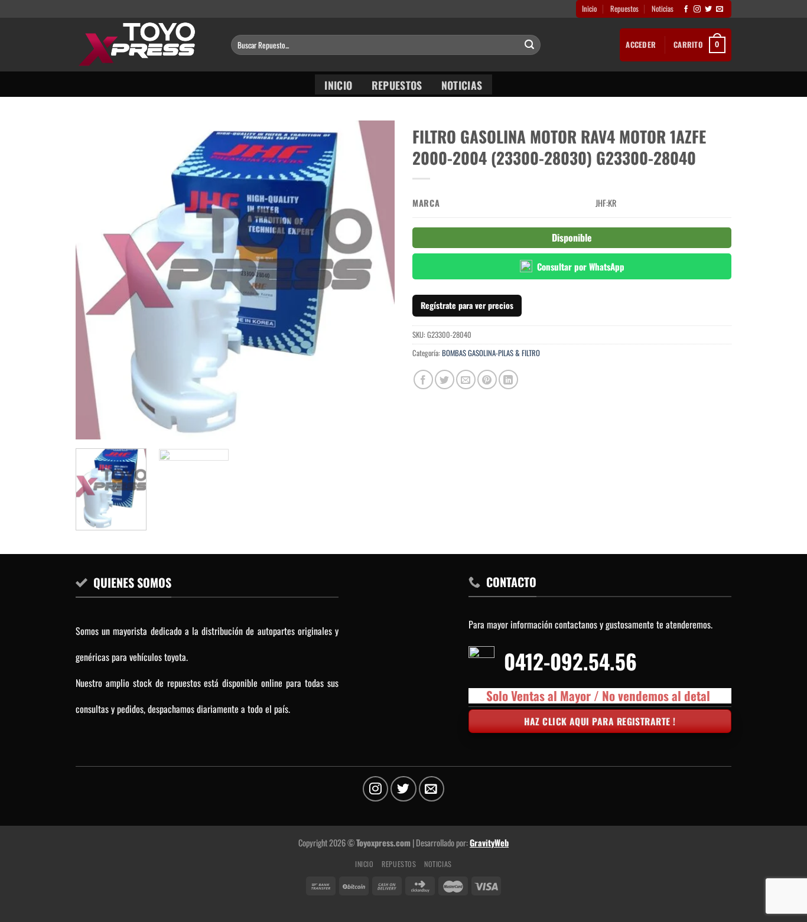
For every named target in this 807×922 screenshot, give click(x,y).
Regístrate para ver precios (467, 305)
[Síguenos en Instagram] (697, 9)
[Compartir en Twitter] (444, 379)
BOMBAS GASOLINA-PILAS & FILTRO (491, 353)
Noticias (662, 8)
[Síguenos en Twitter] (708, 9)
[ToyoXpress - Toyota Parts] (144, 44)
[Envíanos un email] (719, 9)
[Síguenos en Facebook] (685, 9)
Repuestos (624, 8)
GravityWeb (489, 842)
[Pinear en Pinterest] (487, 379)
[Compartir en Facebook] (423, 379)
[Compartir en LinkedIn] (508, 379)
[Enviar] (529, 45)
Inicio (589, 8)
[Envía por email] (466, 379)
